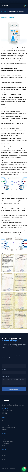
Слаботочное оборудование (7, 441)
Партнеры (4, 453)
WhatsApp (13, 2)
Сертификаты (4, 455)
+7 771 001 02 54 (6, 2)
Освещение (4, 439)
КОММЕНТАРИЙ (5, 376)
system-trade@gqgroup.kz (8, 0)
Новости (3, 457)
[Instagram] (6, 413)
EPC (2, 420)
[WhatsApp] (3, 413)
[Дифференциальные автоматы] (14, 33)
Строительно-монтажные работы (8, 427)
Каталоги (3, 445)
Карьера (3, 459)
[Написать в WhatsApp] (24, 469)
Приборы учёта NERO (6, 443)
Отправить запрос (14, 389)
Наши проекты (4, 429)
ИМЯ (3, 363)
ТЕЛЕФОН (4, 369)
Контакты (3, 461)
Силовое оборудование (6, 436)
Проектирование (5, 422)
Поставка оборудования (6, 425)
